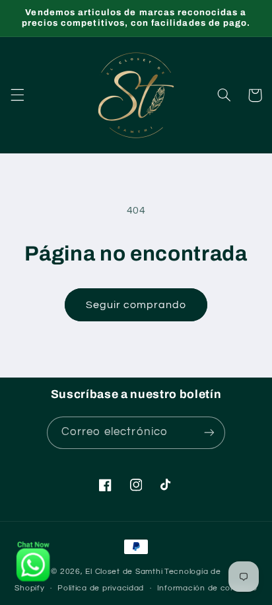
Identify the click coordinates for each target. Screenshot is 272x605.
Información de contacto (207, 588)
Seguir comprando (136, 305)
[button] (17, 95)
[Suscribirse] (209, 433)
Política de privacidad (100, 588)
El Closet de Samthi (123, 571)
